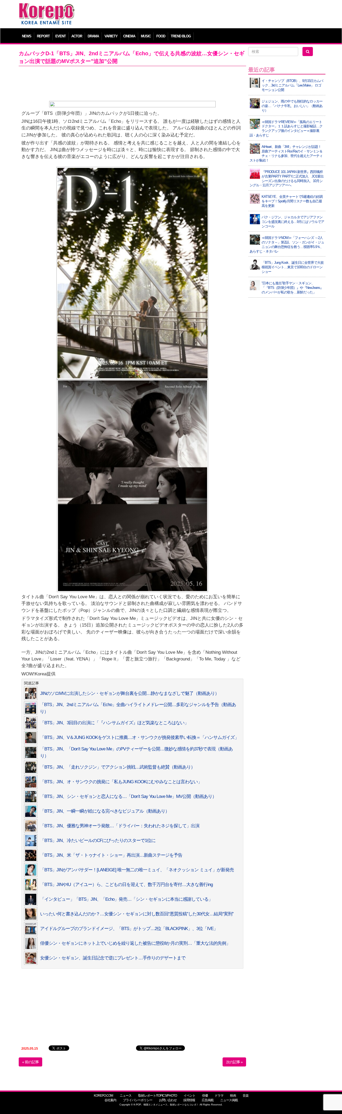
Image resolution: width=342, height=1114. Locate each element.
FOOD (160, 36)
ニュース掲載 (229, 1100)
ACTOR (76, 36)
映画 (233, 1095)
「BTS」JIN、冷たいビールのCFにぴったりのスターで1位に (98, 840)
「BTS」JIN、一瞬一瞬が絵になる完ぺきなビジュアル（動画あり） (104, 811)
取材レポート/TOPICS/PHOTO (157, 1095)
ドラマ (219, 1095)
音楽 (245, 1095)
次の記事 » (234, 1062)
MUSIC (146, 36)
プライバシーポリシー (137, 1100)
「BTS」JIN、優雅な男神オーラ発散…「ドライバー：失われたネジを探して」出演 (119, 825)
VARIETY (111, 36)
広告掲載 (207, 1100)
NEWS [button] (26, 36)
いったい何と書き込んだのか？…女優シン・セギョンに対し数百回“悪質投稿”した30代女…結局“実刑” (137, 913)
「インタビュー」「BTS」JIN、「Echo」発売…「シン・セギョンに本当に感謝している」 (126, 899)
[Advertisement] (209, 15)
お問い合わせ (168, 1100)
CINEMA (129, 36)
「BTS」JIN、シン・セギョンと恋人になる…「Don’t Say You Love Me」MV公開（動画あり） (128, 796)
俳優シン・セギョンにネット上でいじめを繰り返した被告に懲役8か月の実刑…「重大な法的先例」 (135, 943)
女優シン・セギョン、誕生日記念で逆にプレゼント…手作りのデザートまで (112, 958)
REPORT (43, 36)
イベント (189, 1095)
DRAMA (93, 36)
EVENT (60, 36)
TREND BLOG (181, 36)
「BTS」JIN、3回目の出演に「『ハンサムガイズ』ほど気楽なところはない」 (114, 722)
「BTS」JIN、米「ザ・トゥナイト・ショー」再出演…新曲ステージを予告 (111, 855)
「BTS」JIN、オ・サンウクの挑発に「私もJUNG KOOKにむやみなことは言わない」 (121, 781)
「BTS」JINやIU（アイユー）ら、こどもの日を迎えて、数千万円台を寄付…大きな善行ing (126, 884)
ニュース (125, 1095)
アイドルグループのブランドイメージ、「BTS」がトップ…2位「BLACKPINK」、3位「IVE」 (129, 928)
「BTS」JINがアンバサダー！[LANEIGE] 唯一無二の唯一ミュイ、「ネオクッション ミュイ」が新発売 (137, 869)
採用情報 (189, 1100)
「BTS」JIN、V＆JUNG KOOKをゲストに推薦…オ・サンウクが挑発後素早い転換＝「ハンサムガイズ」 (139, 737)
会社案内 (110, 1100)
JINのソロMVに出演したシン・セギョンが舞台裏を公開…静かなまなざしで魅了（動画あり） (129, 693)
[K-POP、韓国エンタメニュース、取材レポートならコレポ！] (47, 7)
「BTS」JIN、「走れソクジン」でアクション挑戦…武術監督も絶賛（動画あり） (117, 767)
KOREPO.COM (103, 1095)
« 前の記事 (30, 1062)
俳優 (205, 1095)
